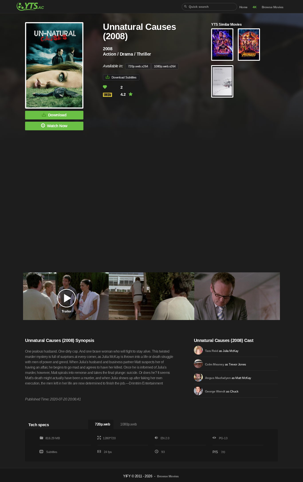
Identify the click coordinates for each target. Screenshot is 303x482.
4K (254, 7)
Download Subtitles (124, 77)
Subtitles (51, 452)
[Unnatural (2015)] (222, 81)
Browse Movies (272, 7)
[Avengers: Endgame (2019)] (222, 44)
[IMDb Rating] (111, 94)
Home (243, 7)
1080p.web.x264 (165, 66)
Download (57, 115)
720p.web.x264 (138, 66)
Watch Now (57, 126)
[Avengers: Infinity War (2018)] (249, 44)
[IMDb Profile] (198, 350)
